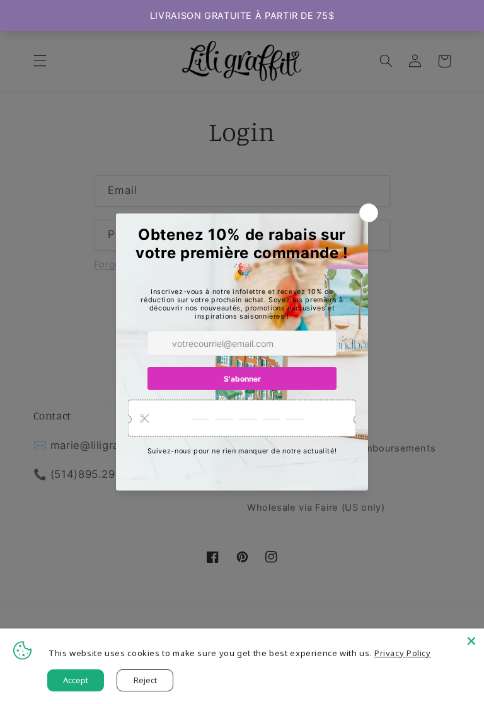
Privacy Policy (402, 653)
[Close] (471, 641)
